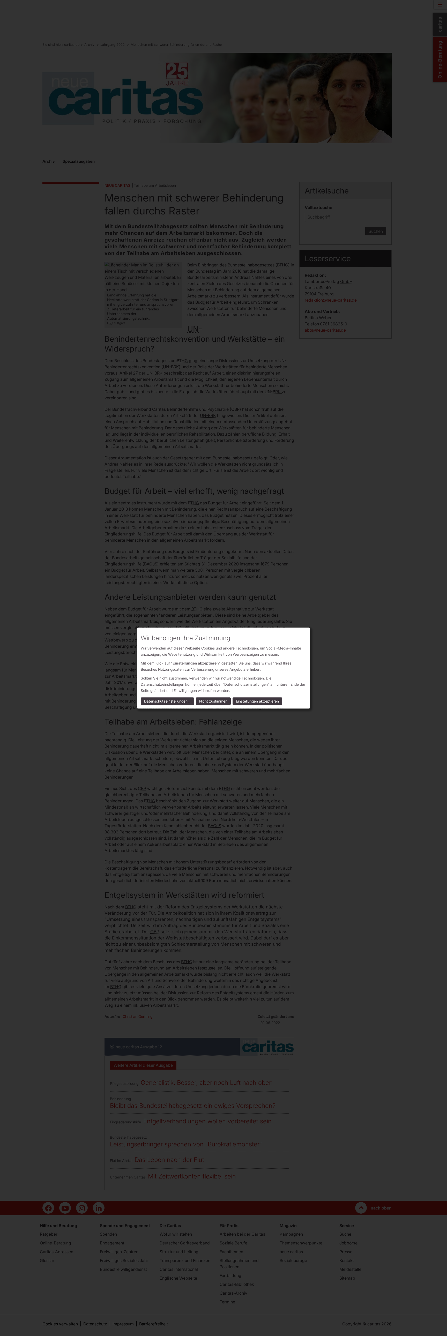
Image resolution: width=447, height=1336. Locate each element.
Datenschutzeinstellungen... (167, 701)
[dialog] (223, 668)
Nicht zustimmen (213, 701)
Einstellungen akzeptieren (257, 701)
